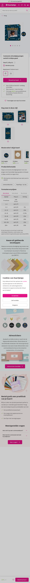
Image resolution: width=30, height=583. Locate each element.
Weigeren (15, 305)
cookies (25, 281)
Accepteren (15, 296)
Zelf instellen (15, 300)
